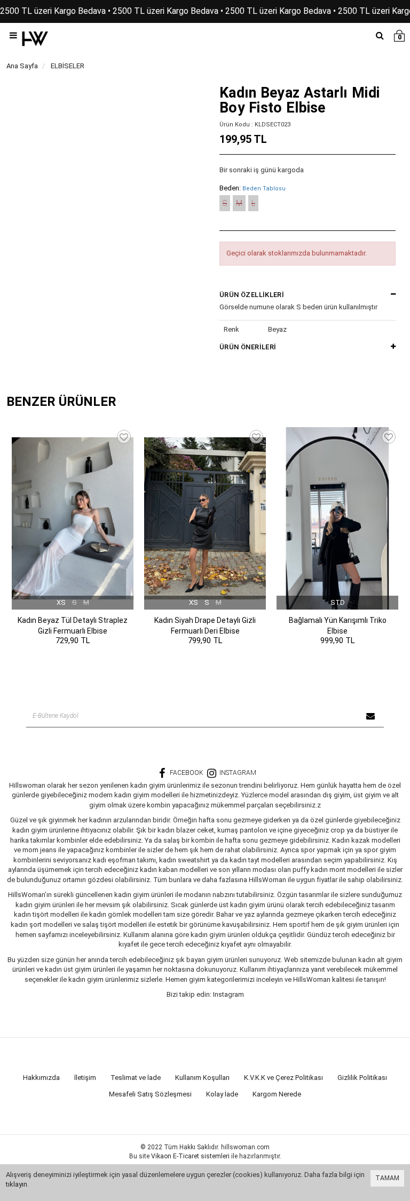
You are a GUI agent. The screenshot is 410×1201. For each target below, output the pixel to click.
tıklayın (16, 1184)
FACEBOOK (186, 772)
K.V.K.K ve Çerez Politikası (283, 1078)
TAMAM (387, 1178)
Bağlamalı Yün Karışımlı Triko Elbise (338, 625)
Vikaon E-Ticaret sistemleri (190, 1156)
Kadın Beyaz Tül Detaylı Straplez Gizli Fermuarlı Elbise (73, 625)
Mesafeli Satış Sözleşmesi (150, 1094)
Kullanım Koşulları (202, 1078)
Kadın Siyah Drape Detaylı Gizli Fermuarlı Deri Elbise (205, 625)
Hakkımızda (41, 1078)
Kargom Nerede (277, 1094)
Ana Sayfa (22, 66)
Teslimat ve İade (136, 1078)
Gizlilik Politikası (362, 1078)
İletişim (85, 1078)
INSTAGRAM (237, 772)
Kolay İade (222, 1094)
